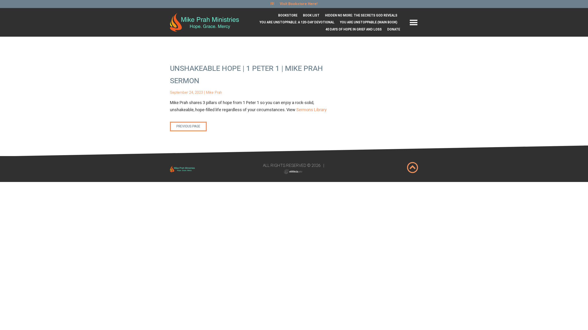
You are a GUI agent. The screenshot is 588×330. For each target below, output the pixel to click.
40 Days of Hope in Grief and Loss (353, 29)
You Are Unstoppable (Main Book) (368, 22)
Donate (393, 29)
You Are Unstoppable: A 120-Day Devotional (297, 22)
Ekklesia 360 (293, 171)
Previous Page (188, 126)
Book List (311, 15)
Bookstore (287, 15)
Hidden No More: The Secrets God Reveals (361, 15)
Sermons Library (311, 110)
